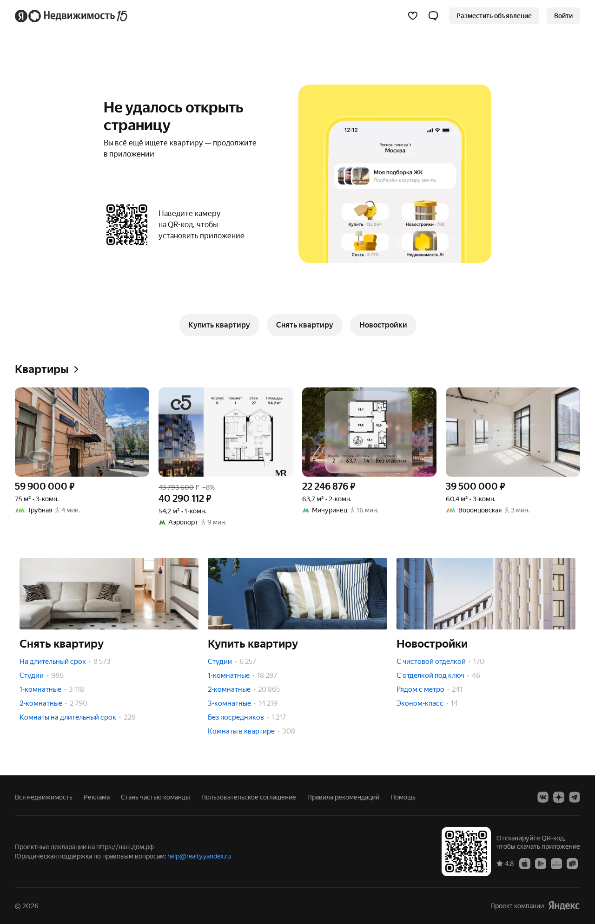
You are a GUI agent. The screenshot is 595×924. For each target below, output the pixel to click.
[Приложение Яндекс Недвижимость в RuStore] (572, 863)
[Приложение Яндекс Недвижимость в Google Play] (540, 863)
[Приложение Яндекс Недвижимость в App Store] (524, 863)
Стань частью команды (155, 797)
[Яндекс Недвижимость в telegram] (574, 797)
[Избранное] (412, 15)
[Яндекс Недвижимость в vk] (543, 797)
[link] (563, 15)
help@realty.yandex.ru (199, 856)
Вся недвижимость (44, 797)
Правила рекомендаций (343, 797)
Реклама (97, 797)
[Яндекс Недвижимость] (72, 15)
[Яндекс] (564, 905)
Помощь (403, 797)
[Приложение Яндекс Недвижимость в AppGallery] (556, 863)
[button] (433, 15)
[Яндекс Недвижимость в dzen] (558, 797)
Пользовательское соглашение (248, 797)
